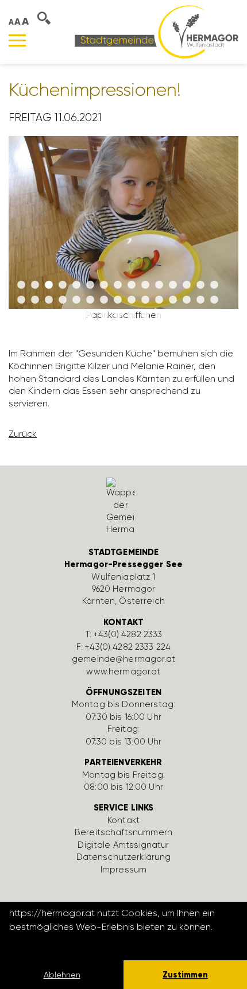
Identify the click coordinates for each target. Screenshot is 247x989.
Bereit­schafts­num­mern (123, 832)
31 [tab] (49, 315)
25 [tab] (145, 300)
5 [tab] (76, 285)
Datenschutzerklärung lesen (72, 942)
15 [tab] (214, 285)
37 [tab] (131, 315)
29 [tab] (200, 300)
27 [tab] (173, 300)
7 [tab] (104, 285)
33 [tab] (76, 315)
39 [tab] (159, 315)
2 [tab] (35, 285)
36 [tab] (118, 315)
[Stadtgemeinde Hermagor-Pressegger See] (156, 31)
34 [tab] (90, 315)
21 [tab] (90, 300)
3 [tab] (49, 285)
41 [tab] (186, 315)
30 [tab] (214, 300)
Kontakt (123, 820)
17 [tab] (35, 300)
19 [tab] (62, 300)
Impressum (123, 869)
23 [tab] (118, 300)
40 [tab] (173, 315)
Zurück (23, 433)
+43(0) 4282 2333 (128, 634)
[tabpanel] (123, 233)
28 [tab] (186, 300)
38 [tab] (145, 315)
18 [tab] (49, 300)
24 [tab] (131, 300)
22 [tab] (104, 300)
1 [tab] (21, 285)
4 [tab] (62, 285)
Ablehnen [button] (62, 974)
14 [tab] (200, 285)
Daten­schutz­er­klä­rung (123, 857)
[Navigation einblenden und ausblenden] (17, 40)
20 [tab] (76, 300)
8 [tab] (118, 285)
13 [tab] (186, 285)
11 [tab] (159, 285)
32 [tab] (62, 315)
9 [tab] (131, 285)
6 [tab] (90, 285)
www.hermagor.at (123, 671)
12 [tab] (173, 285)
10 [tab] (145, 285)
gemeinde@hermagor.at (123, 659)
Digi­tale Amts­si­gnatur (123, 845)
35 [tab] (104, 315)
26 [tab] (159, 300)
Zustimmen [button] (185, 974)
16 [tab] (21, 300)
